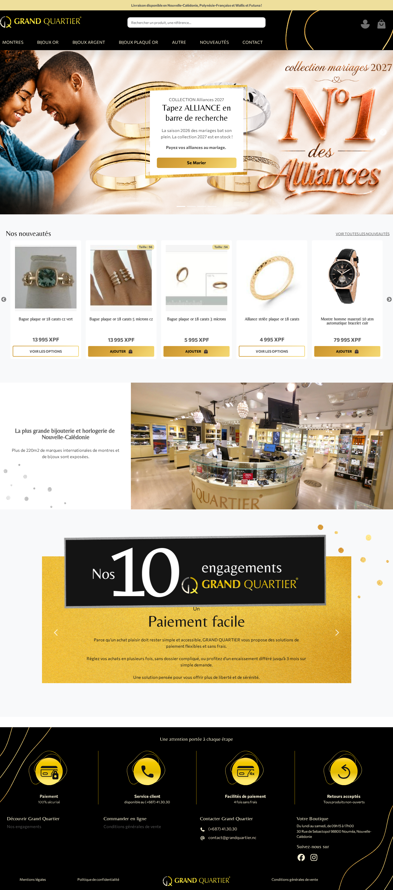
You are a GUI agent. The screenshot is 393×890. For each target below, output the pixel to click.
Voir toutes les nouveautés (363, 234)
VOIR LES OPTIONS (46, 351)
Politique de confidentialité (98, 879)
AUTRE (179, 42)
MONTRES (12, 42)
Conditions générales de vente (132, 826)
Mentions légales (33, 879)
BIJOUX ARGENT (89, 42)
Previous (4, 300)
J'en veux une (112, 167)
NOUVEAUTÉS (214, 42)
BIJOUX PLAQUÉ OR (138, 42)
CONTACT (253, 42)
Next (389, 300)
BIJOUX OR (48, 42)
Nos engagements (24, 826)
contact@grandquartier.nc (231, 837)
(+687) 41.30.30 (222, 829)
